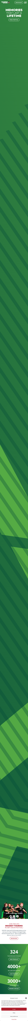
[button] (26, 998)
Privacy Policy (14, 1019)
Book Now (19, 2)
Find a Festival (14, 19)
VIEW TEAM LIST (14, 959)
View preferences (14, 1016)
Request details (14, 988)
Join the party (14, 974)
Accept (14, 1009)
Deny (14, 1012)
